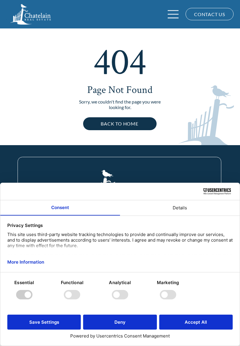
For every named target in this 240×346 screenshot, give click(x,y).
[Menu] (173, 14)
